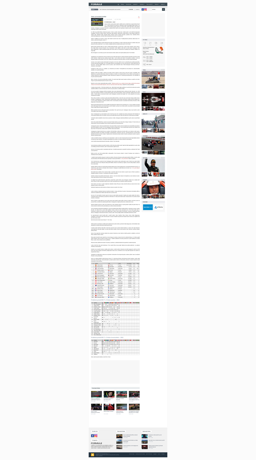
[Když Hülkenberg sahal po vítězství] (153, 165)
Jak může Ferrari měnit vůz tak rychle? (157, 440)
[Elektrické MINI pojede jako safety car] (153, 143)
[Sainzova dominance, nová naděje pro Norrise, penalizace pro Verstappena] (134, 394)
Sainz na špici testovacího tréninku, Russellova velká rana (95, 412)
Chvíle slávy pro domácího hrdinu (120, 412)
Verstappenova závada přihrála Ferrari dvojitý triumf (134, 412)
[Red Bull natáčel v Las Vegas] (153, 77)
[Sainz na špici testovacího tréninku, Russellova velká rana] (96, 407)
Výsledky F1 (142, 4)
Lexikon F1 (163, 4)
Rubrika (122, 4)
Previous (140, 78)
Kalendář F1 (135, 4)
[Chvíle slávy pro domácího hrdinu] (121, 407)
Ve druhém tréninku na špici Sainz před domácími (108, 399)
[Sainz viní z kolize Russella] (121, 394)
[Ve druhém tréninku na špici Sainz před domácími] (109, 394)
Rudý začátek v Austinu (108, 411)
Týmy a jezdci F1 (149, 4)
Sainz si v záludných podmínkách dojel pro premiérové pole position (96, 399)
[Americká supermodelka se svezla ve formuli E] (153, 121)
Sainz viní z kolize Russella (120, 399)
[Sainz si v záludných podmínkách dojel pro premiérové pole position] (96, 394)
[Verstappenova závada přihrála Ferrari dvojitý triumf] (134, 407)
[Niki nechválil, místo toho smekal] (153, 187)
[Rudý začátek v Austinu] (109, 407)
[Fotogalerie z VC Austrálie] (153, 99)
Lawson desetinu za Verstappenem (130, 445)
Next (166, 78)
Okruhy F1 (157, 4)
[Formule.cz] (96, 4)
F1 (138, 16)
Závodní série (128, 4)
